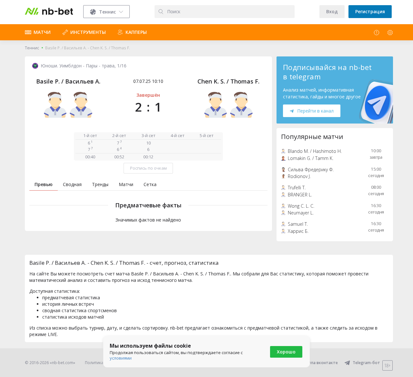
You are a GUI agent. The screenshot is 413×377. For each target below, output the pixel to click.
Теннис (32, 48)
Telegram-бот (366, 362)
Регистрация (370, 11)
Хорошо (286, 352)
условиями (121, 358)
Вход (332, 11)
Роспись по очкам (148, 168)
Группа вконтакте (320, 362)
